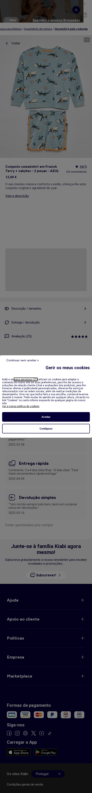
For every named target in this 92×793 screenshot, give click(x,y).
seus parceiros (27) (25, 379)
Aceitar (46, 416)
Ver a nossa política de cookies (20, 406)
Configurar (46, 428)
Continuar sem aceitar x (22, 360)
